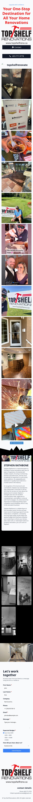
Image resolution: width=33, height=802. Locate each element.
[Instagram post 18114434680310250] (16, 239)
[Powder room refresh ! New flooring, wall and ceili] (16, 84)
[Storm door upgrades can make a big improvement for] (16, 332)
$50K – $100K (8, 737)
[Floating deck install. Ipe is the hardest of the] (16, 177)
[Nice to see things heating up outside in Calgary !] (16, 394)
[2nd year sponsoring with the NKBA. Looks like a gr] (16, 115)
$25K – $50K (8, 735)
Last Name (7, 692)
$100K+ (7, 740)
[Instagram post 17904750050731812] (16, 270)
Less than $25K (9, 733)
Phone (5, 705)
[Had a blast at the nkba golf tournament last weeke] (16, 301)
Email (5, 712)
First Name (7, 685)
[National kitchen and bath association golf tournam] (16, 208)
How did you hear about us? (12, 742)
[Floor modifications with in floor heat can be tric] (16, 425)
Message (6, 719)
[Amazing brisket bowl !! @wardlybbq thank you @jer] (16, 146)
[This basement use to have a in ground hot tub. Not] (16, 363)
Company (6, 698)
